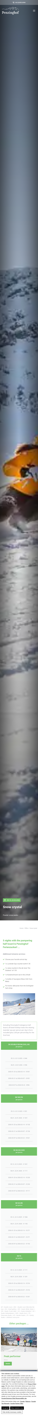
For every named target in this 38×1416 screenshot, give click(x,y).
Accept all (5, 1408)
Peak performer (12, 1356)
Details (8, 1363)
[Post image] (19, 1340)
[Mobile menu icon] (34, 11)
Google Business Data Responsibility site (14, 1398)
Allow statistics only (17, 1408)
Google (22, 1401)
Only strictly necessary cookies (12, 1412)
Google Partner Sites (16, 1403)
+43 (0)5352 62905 (20, 2)
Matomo (27, 1401)
